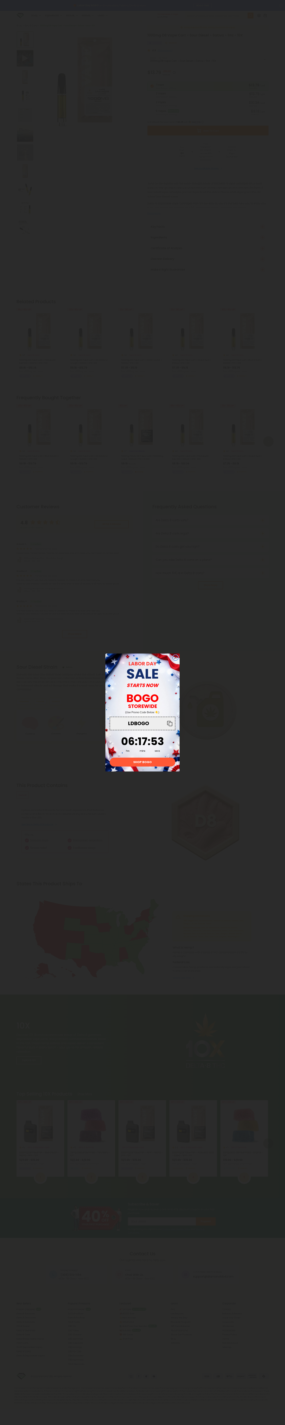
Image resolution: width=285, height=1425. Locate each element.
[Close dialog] (175, 658)
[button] (142, 723)
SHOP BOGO (142, 762)
